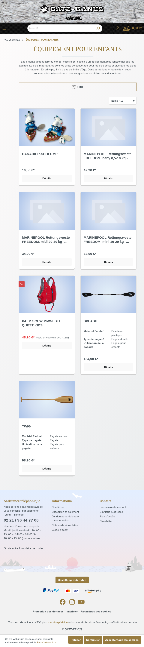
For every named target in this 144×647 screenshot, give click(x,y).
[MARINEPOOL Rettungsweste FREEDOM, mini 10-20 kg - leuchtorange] (108, 211)
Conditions (58, 507)
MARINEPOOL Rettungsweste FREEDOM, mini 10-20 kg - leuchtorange (107, 240)
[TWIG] (47, 399)
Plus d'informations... (47, 642)
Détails (46, 178)
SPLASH (90, 321)
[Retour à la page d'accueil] (72, 10)
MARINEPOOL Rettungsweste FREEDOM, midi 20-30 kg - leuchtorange (46, 240)
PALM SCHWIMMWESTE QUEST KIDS (41, 323)
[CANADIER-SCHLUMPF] (47, 127)
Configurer (93, 639)
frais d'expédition (58, 622)
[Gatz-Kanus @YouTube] (81, 602)
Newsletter (106, 521)
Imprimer (72, 611)
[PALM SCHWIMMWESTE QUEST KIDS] (47, 294)
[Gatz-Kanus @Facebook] (62, 602)
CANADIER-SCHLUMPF (41, 154)
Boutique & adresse (111, 511)
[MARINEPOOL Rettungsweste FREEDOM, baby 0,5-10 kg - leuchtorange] (108, 127)
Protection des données (48, 611)
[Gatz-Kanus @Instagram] (72, 602)
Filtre (79, 86)
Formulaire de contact (113, 507)
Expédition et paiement (65, 511)
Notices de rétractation (65, 525)
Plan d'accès (107, 516)
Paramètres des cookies (96, 611)
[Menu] (4, 28)
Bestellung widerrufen (72, 579)
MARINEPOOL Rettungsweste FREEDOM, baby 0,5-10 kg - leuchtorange (107, 156)
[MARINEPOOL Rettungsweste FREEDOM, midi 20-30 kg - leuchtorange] (47, 211)
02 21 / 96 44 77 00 (21, 520)
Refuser (76, 639)
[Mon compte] (117, 28)
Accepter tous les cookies (122, 639)
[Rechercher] (98, 28)
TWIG (26, 426)
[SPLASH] (108, 294)
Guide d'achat (60, 529)
